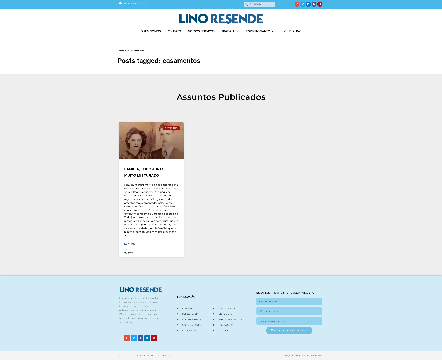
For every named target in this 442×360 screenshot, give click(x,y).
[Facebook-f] (141, 338)
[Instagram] (297, 4)
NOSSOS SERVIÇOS (201, 31)
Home (122, 50)
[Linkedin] (308, 4)
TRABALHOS (230, 31)
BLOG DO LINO (290, 31)
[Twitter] (302, 4)
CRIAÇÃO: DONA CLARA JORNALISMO (302, 355)
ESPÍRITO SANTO (258, 31)
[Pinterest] (319, 4)
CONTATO (174, 31)
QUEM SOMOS (151, 31)
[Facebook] (314, 4)
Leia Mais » (130, 244)
